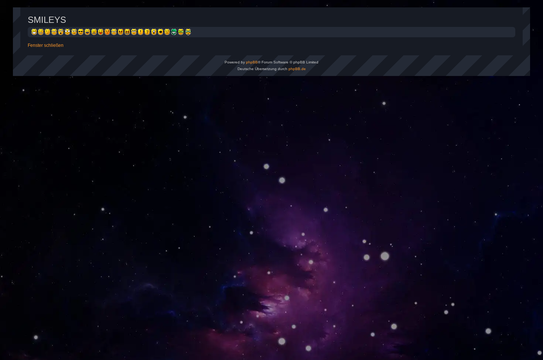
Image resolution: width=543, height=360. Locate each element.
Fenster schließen (46, 45)
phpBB (252, 62)
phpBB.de (297, 69)
